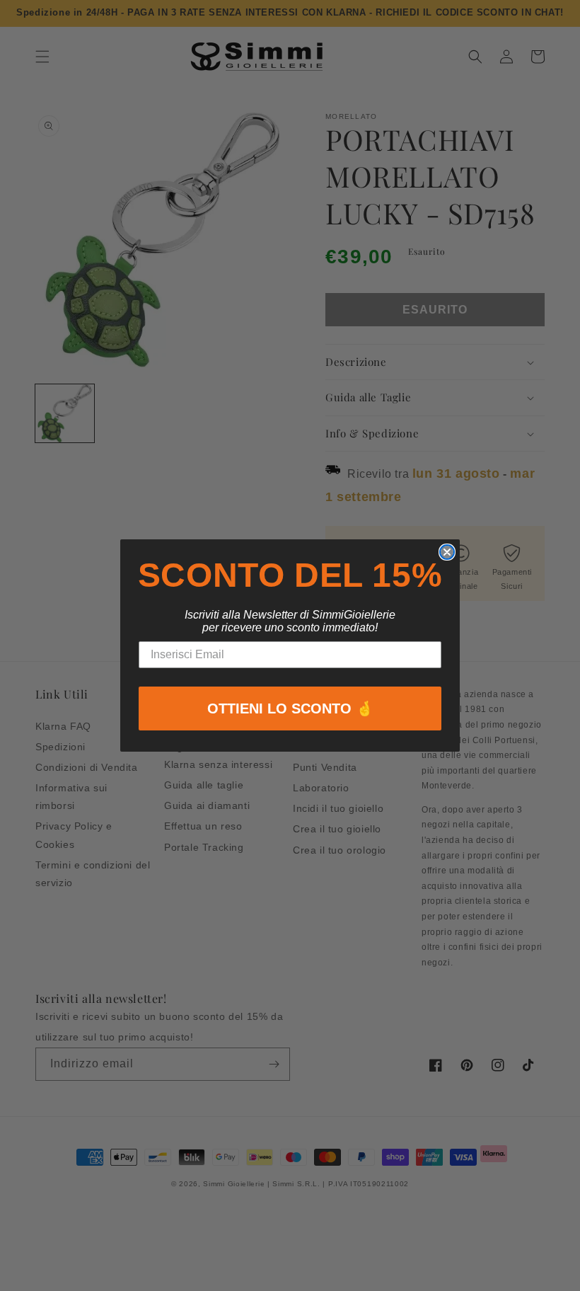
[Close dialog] (447, 552)
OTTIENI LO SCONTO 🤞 (290, 708)
